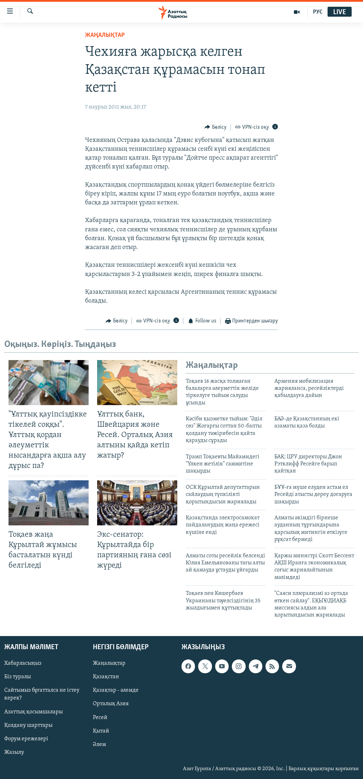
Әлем (99, 744)
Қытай (101, 731)
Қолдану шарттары (28, 725)
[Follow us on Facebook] (188, 666)
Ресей (100, 717)
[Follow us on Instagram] (238, 666)
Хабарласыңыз (22, 663)
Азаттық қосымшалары (33, 711)
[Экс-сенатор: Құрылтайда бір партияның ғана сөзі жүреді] (137, 502)
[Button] (216, 127)
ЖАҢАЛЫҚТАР (105, 35)
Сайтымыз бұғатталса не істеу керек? (41, 694)
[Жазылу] (289, 666)
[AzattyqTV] (297, 12)
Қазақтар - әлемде (116, 690)
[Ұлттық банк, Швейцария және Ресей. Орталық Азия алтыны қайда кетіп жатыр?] (137, 382)
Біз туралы (17, 677)
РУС (318, 12)
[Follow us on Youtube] (222, 666)
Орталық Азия (111, 704)
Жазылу (14, 752)
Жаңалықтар (109, 663)
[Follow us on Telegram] (255, 666)
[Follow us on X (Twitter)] (205, 666)
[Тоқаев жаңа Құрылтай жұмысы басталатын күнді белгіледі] (49, 502)
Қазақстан (106, 677)
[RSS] (272, 666)
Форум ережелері (26, 738)
